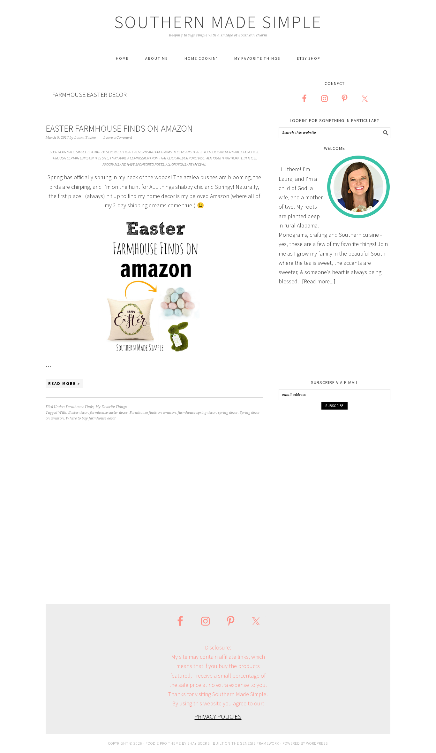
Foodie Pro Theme (163, 743)
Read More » (64, 383)
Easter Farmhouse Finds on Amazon (119, 128)
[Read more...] (318, 281)
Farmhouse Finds (80, 407)
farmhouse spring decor (197, 413)
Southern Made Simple (218, 22)
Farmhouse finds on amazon (153, 413)
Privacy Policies (217, 716)
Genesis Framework (259, 743)
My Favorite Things (111, 407)
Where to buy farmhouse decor (91, 418)
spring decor (228, 413)
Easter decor (78, 413)
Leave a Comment (117, 137)
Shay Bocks (198, 743)
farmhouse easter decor (109, 413)
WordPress (317, 743)
